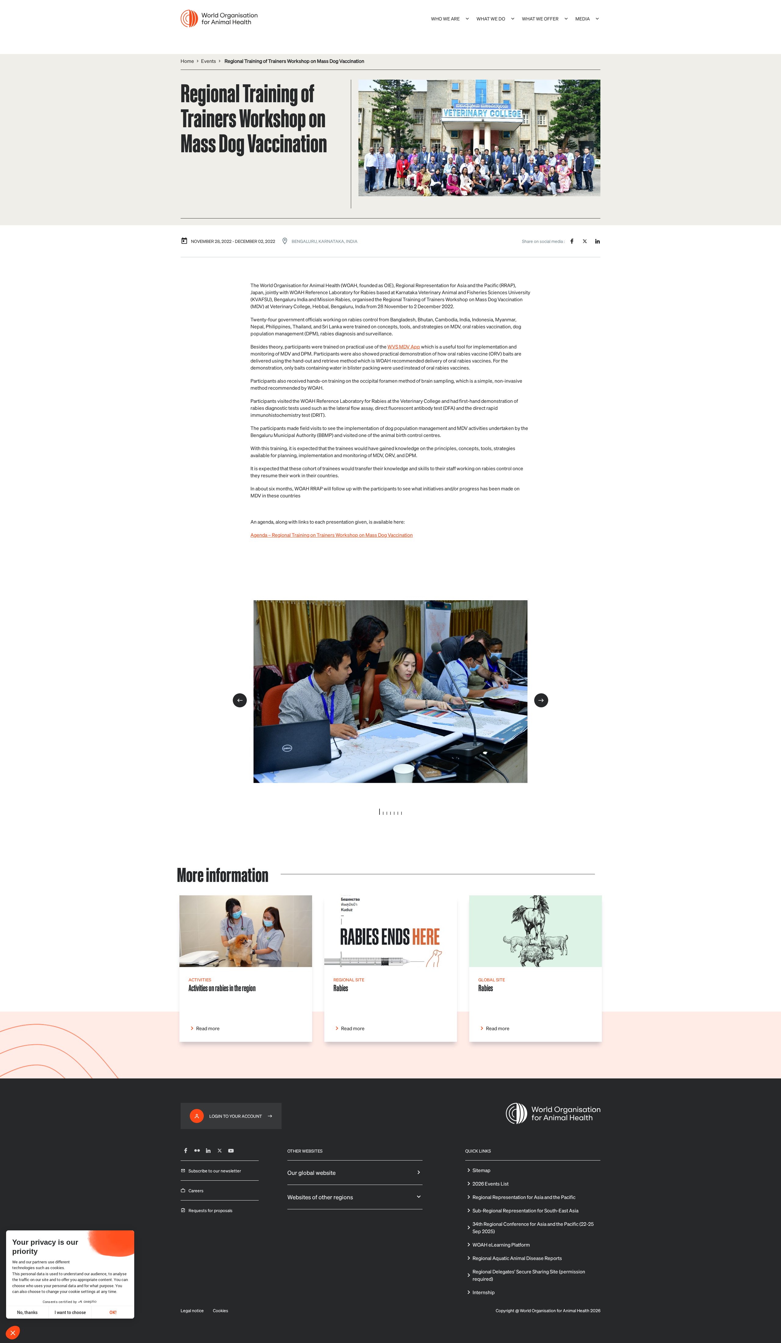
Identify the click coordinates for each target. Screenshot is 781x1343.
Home (187, 61)
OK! (113, 1312)
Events (208, 61)
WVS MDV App (403, 346)
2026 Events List (491, 1183)
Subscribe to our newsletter (215, 1170)
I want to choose (70, 1312)
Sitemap (482, 1170)
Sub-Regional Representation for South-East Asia (525, 1210)
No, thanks (27, 1312)
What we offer (540, 19)
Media (582, 19)
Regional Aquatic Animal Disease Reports (517, 1258)
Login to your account (235, 1116)
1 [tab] (379, 812)
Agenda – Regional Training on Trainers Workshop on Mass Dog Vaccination (331, 535)
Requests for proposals (210, 1210)
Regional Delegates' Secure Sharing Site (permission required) (529, 1275)
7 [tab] (401, 813)
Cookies (220, 1310)
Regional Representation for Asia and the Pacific (524, 1197)
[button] (12, 1332)
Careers (196, 1190)
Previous (240, 700)
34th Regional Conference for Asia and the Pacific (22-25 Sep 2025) (533, 1227)
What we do (491, 19)
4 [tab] (390, 813)
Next (541, 700)
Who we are (445, 19)
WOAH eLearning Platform (501, 1244)
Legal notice (192, 1310)
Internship (484, 1292)
